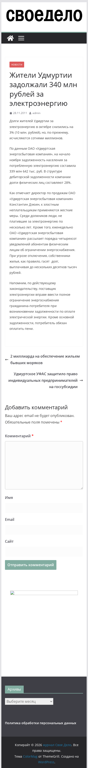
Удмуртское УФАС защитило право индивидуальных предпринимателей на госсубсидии (43, 380)
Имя (9, 497)
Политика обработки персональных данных (40, 723)
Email (9, 519)
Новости (16, 64)
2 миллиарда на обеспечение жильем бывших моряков (45, 359)
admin (36, 113)
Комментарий (19, 435)
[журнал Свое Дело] (10, 38)
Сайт (9, 541)
